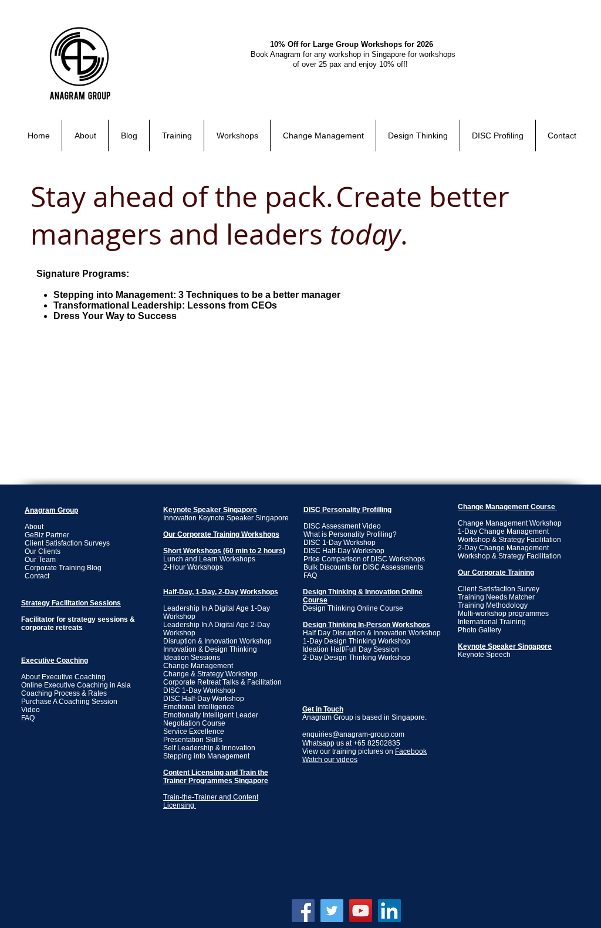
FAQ (310, 575)
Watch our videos (329, 760)
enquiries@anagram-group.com (353, 734)
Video (30, 710)
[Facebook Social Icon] (303, 910)
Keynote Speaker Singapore (210, 510)
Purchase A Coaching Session (69, 701)
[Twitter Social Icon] (331, 910)
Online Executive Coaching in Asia (76, 685)
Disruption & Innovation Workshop (217, 641)
